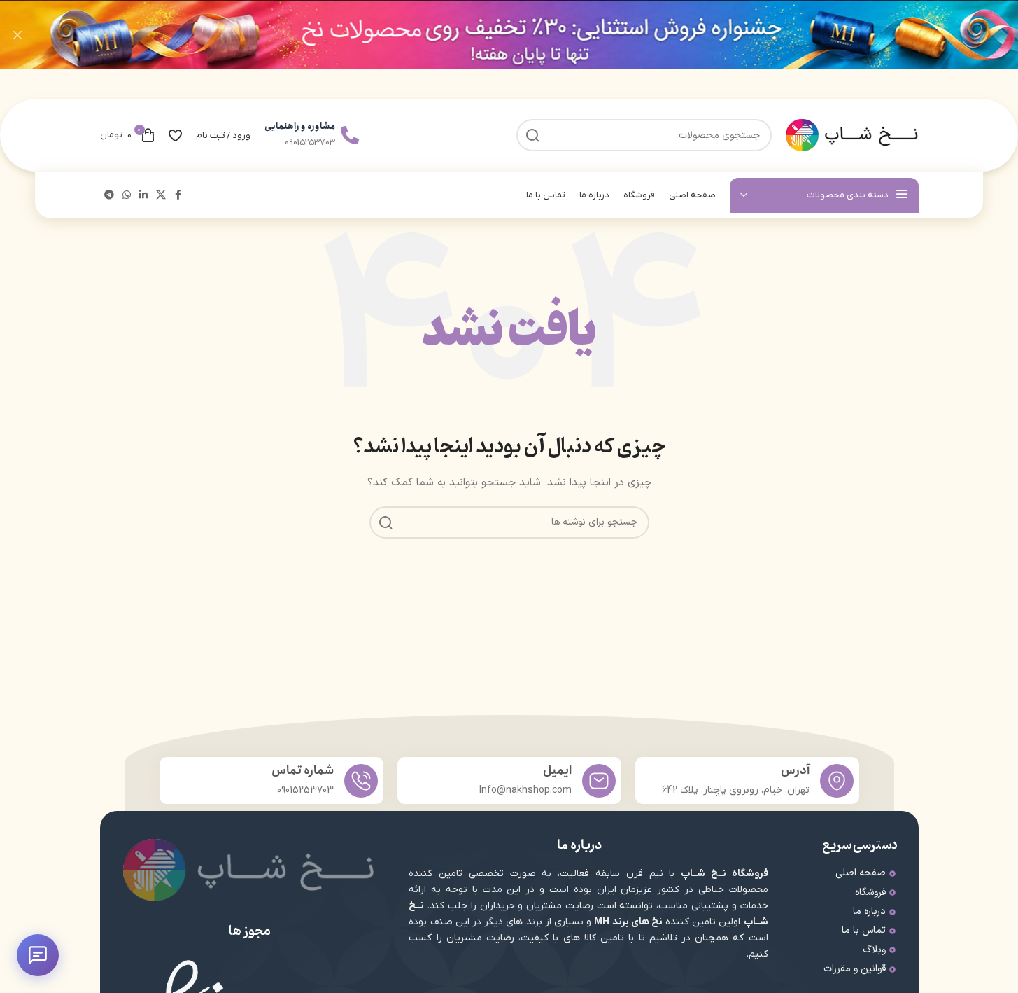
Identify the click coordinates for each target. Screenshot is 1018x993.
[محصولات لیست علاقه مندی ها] (175, 135)
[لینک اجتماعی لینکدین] (143, 196)
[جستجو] (385, 522)
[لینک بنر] (509, 34)
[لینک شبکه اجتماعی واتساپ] (126, 196)
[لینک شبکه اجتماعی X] (161, 196)
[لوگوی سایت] (852, 134)
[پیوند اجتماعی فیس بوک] (178, 196)
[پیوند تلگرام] (109, 196)
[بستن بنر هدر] (17, 34)
